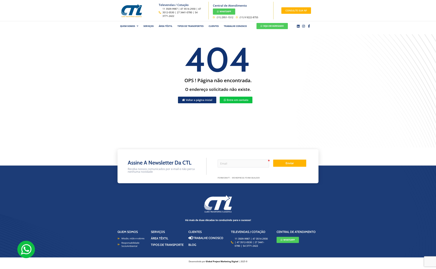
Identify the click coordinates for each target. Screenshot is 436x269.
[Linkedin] (298, 26)
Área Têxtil (159, 238)
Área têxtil (165, 26)
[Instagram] (303, 26)
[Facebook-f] (309, 26)
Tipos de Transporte (167, 245)
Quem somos (128, 232)
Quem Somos (127, 26)
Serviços (148, 26)
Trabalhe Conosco (235, 26)
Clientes (214, 26)
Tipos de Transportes (190, 26)
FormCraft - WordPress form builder (239, 178)
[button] (129, 26)
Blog (192, 245)
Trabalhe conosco (208, 238)
